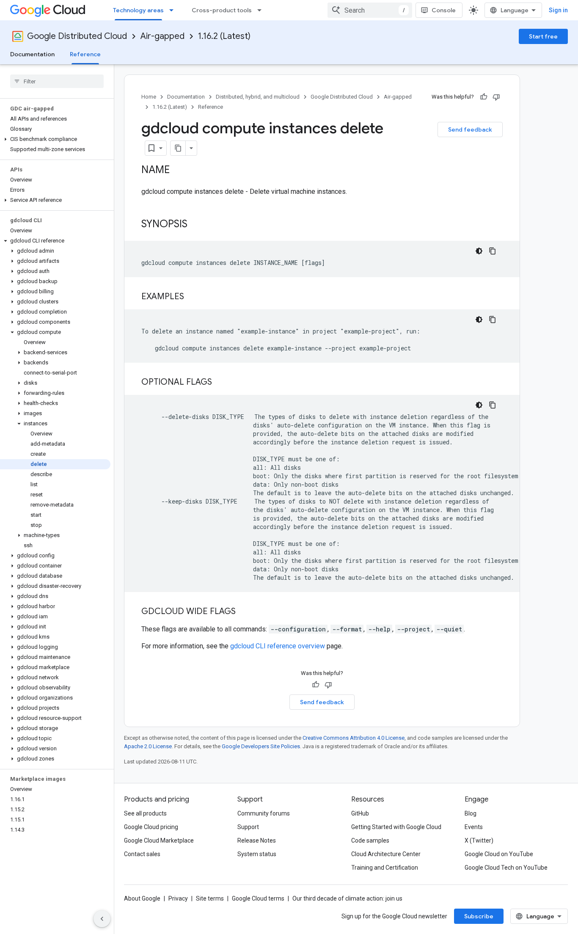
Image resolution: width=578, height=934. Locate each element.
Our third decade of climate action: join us (347, 898)
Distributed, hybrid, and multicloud (258, 97)
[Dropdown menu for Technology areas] (174, 10)
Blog (470, 813)
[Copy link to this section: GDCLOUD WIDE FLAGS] (244, 612)
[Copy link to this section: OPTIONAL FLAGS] (220, 382)
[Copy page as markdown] (178, 148)
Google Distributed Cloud (77, 36)
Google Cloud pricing (151, 827)
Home (148, 97)
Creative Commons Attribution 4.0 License (354, 738)
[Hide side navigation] (102, 918)
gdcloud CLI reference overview (277, 646)
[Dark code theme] (479, 251)
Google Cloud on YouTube (499, 854)
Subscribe (478, 916)
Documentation (32, 54)
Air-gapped (162, 36)
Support (248, 827)
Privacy (178, 898)
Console (444, 10)
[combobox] (370, 10)
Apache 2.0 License (148, 746)
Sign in (558, 10)
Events (474, 827)
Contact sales (142, 854)
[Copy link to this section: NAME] (178, 170)
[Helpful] (483, 97)
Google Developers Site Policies (261, 746)
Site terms (210, 898)
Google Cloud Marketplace (159, 840)
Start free (543, 36)
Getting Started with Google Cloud (396, 827)
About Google (142, 898)
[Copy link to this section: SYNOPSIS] (195, 225)
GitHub (360, 813)
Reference (85, 54)
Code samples (370, 840)
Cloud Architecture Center (386, 854)
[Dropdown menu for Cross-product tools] (262, 10)
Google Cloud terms (258, 898)
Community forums (263, 813)
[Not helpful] (496, 97)
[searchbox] (57, 81)
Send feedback (470, 129)
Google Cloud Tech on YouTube (506, 867)
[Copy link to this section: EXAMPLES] (192, 297)
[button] (55, 139)
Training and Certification (384, 867)
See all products (145, 813)
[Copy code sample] (492, 251)
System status (256, 854)
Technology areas (138, 10)
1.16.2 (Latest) (224, 36)
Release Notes (256, 840)
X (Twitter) (479, 840)
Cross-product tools (222, 10)
